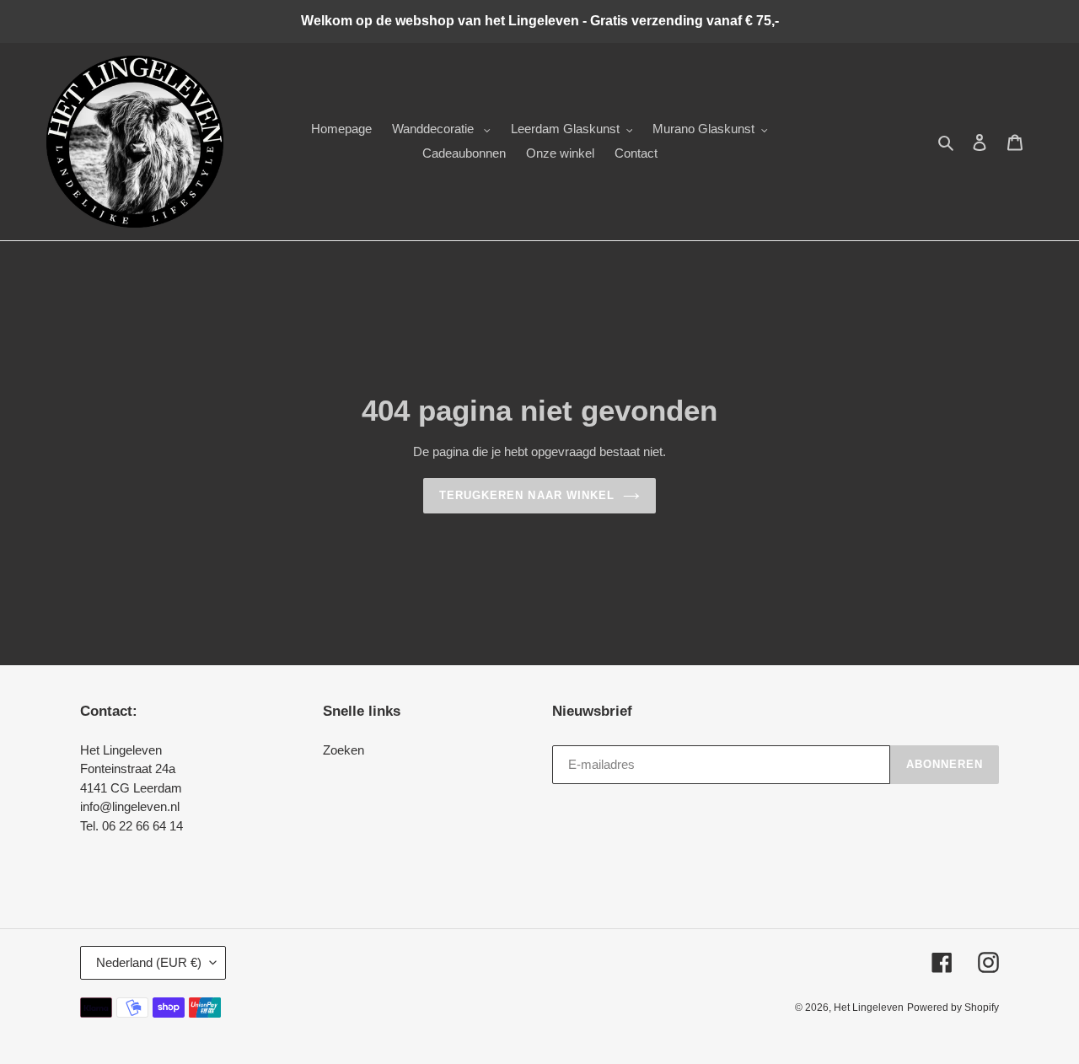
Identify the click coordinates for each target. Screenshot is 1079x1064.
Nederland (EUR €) (148, 962)
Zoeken (343, 750)
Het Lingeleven (869, 1007)
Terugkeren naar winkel (527, 495)
